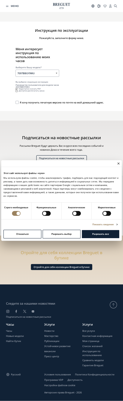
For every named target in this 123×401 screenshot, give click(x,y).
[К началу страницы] (113, 304)
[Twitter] (24, 311)
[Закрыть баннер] (118, 163)
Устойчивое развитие (57, 346)
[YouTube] (33, 311)
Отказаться (22, 234)
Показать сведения (103, 224)
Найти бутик (13, 341)
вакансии (50, 351)
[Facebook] (16, 311)
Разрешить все (100, 234)
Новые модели (15, 336)
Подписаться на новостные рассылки (61, 158)
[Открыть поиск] (115, 6)
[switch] (46, 213)
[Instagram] (8, 311)
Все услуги (88, 331)
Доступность (75, 380)
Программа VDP (53, 380)
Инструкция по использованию (92, 353)
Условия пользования (57, 374)
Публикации (51, 341)
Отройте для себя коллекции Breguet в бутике (62, 267)
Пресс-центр (51, 356)
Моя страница (90, 341)
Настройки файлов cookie (59, 385)
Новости (49, 331)
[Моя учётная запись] (110, 6)
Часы (9, 331)
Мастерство (51, 336)
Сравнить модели (93, 360)
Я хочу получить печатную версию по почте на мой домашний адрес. (62, 102)
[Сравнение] (99, 6)
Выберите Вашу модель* (29, 67)
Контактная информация (97, 336)
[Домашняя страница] (61, 6)
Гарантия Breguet (92, 365)
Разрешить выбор (61, 234)
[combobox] (37, 73)
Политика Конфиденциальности (94, 374)
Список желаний (92, 346)
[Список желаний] (105, 6)
